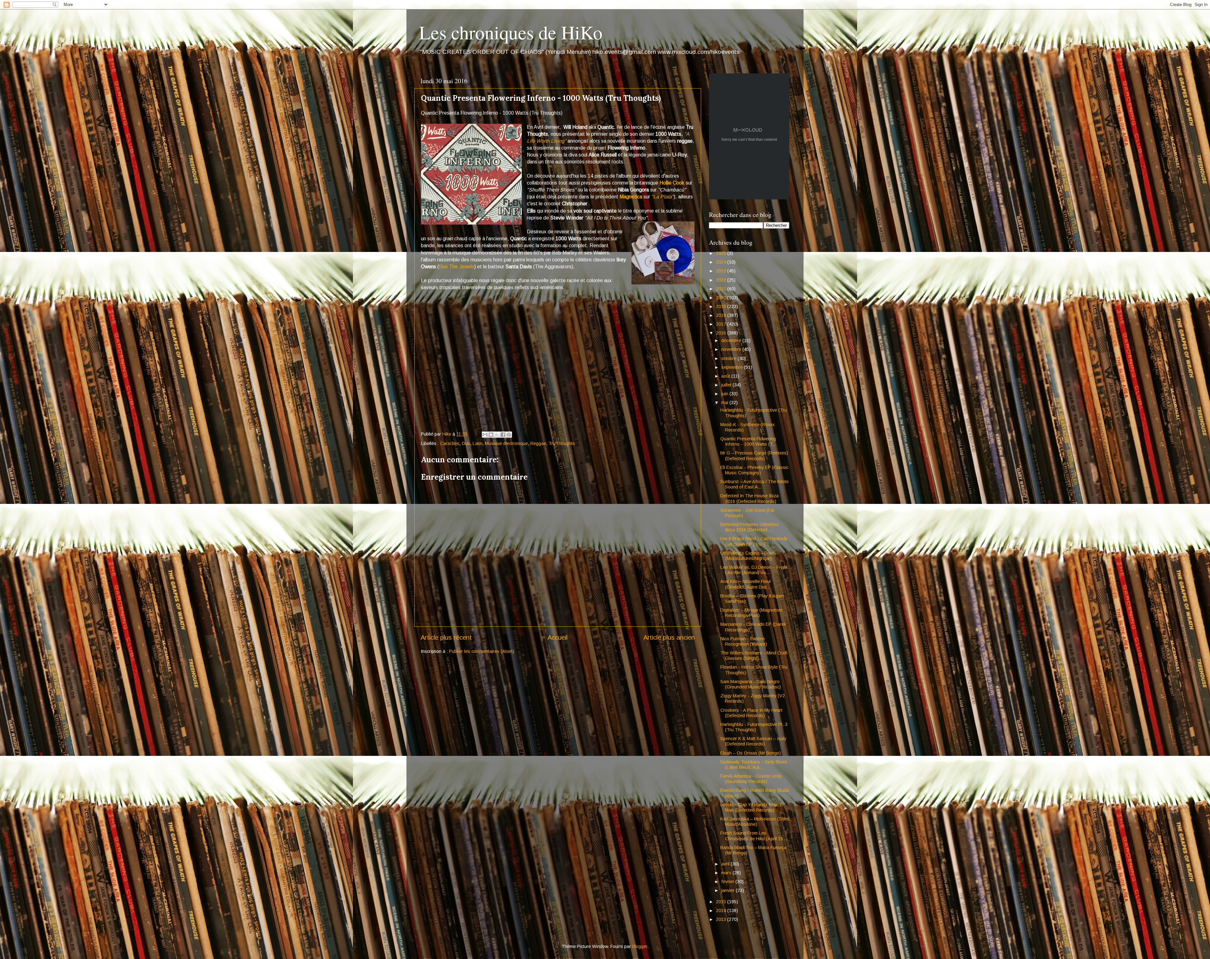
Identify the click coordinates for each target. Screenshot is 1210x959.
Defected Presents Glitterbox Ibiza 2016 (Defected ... (749, 527)
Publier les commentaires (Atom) (481, 651)
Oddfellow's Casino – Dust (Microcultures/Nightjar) (747, 556)
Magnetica (630, 196)
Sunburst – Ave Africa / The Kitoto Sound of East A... (754, 484)
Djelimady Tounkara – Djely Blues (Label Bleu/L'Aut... (753, 764)
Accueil (558, 637)
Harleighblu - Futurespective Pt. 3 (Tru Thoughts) (753, 727)
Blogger (639, 946)
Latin (477, 443)
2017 (721, 324)
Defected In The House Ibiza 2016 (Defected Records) (749, 498)
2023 (721, 270)
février (728, 881)
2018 (721, 315)
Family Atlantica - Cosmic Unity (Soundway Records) (751, 778)
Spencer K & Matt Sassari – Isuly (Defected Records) (753, 741)
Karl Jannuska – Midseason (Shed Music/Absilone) (754, 821)
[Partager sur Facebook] (503, 434)
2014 (721, 910)
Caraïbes (449, 443)
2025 (721, 253)
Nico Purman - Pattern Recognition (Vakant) (743, 641)
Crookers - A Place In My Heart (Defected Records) (751, 713)
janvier (728, 890)
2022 (721, 280)
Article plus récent (446, 637)
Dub (466, 443)
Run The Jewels (456, 266)
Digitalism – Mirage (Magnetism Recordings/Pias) (751, 613)
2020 (721, 297)
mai (725, 402)
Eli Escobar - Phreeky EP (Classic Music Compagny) (754, 470)
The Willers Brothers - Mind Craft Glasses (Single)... (753, 655)
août (726, 376)
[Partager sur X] (497, 434)
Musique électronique (506, 443)
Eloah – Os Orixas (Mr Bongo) (750, 753)
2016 (721, 332)
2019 (721, 306)
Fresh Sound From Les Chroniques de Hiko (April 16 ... (754, 836)
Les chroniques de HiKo (510, 32)
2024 (721, 262)
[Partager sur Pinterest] (509, 434)
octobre (729, 358)
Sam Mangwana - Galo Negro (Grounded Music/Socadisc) (750, 684)
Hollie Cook (672, 183)
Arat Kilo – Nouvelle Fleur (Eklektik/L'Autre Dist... (745, 584)
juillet (727, 384)
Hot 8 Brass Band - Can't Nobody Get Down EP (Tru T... (753, 541)
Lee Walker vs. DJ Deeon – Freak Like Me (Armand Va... (754, 570)
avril (726, 863)
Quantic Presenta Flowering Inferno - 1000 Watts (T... (748, 441)
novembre (731, 349)
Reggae (538, 443)
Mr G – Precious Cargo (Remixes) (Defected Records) (754, 455)
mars (727, 872)
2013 (721, 919)
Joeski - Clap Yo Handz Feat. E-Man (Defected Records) (752, 807)
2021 (721, 288)
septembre (732, 367)
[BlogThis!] (491, 434)
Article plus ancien (669, 637)
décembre (731, 340)
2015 (721, 901)
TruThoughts (562, 443)
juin (725, 393)
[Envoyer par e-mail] (485, 434)
